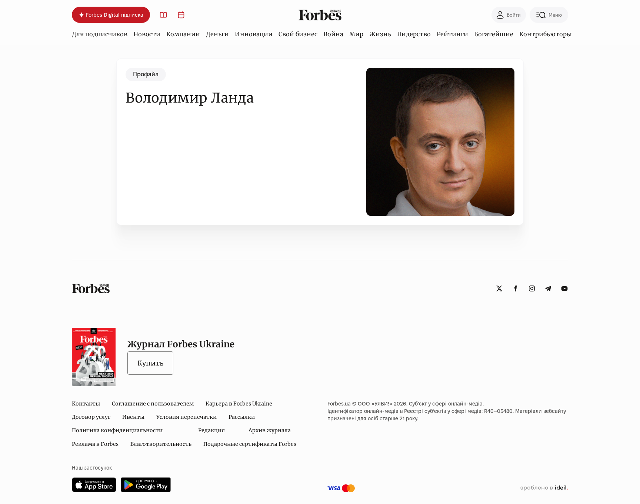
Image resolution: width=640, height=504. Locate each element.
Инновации (254, 34)
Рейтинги (452, 34)
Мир (356, 34)
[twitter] (499, 288)
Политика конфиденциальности (117, 430)
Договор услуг (91, 417)
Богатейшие (493, 34)
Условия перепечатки (186, 417)
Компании (183, 34)
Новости (146, 34)
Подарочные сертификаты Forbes (249, 444)
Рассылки (242, 417)
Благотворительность (160, 444)
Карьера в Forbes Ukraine (239, 403)
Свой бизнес (298, 34)
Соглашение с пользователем (153, 403)
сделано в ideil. (544, 488)
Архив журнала (270, 430)
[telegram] (548, 288)
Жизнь (380, 34)
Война (333, 34)
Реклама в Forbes (95, 444)
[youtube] (564, 288)
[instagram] (532, 288)
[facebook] (515, 288)
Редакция (211, 430)
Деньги (217, 34)
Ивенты (133, 417)
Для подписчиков (99, 34)
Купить (150, 363)
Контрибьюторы (545, 34)
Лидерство (414, 34)
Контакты (86, 403)
